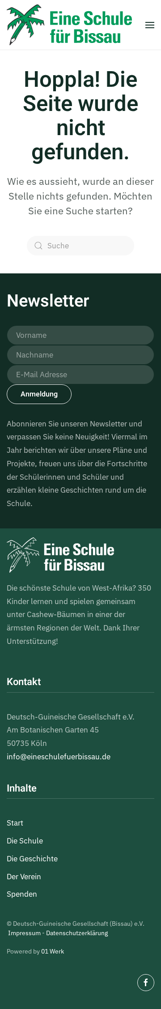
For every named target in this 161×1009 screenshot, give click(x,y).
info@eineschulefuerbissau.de (58, 757)
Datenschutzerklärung (77, 933)
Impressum (24, 933)
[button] (149, 24)
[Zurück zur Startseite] (69, 24)
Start (15, 823)
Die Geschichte (32, 859)
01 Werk (52, 951)
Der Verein (24, 876)
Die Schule (25, 841)
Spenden (22, 894)
